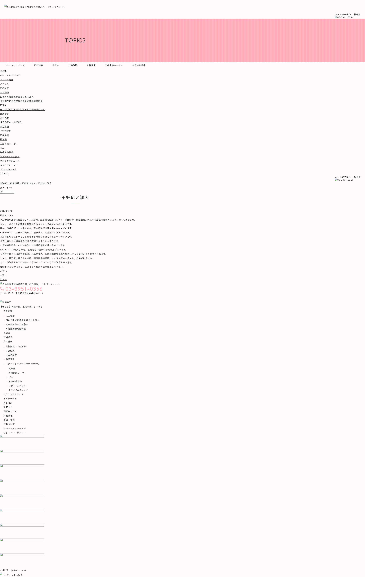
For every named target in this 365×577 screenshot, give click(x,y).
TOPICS (4, 173)
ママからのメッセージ (15, 428)
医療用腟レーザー (114, 65)
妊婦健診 (72, 65)
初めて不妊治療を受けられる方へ (17, 96)
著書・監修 (9, 419)
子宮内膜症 (5, 130)
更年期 (3, 139)
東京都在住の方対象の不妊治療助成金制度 (21, 100)
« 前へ (3, 270)
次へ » (3, 279)
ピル (2, 147)
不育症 (55, 65)
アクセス (4, 83)
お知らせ (8, 406)
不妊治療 (38, 65)
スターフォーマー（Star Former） (23, 363)
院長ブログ (9, 424)
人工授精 (4, 92)
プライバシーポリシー (15, 432)
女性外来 (91, 65)
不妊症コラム (10, 411)
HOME (3, 70)
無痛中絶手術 (139, 65)
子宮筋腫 (4, 126)
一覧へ (3, 275)
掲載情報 (8, 415)
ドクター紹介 (6, 79)
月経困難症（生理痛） (11, 122)
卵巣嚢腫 (4, 135)
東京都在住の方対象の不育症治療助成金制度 (22, 109)
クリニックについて (15, 65)
